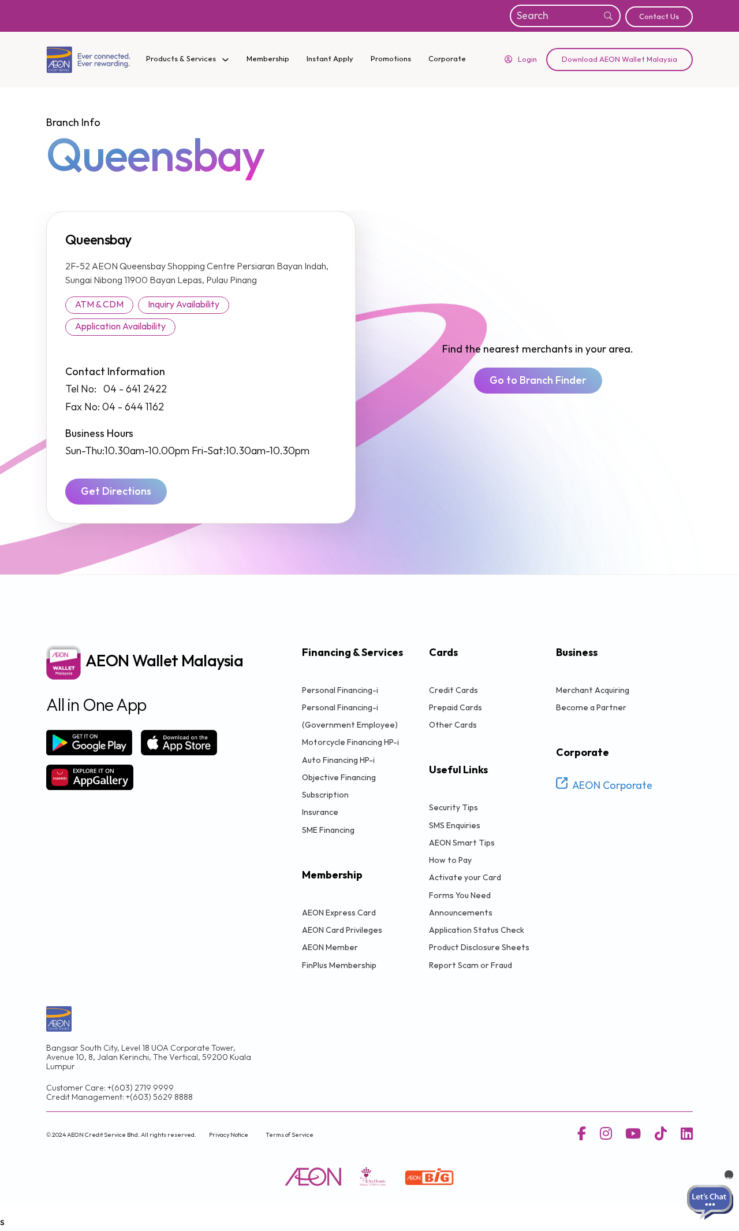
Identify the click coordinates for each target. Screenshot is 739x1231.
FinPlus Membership (339, 965)
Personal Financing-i (340, 690)
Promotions (391, 59)
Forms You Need (460, 895)
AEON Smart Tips (462, 843)
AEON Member (330, 947)
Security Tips (453, 807)
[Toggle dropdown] (225, 60)
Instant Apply (330, 59)
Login (527, 59)
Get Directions (116, 491)
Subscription (325, 795)
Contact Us (659, 17)
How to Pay (450, 860)
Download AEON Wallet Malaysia (619, 59)
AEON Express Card (339, 913)
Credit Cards (453, 690)
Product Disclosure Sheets (479, 947)
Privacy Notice (228, 1135)
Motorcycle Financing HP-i (350, 742)
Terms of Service (289, 1135)
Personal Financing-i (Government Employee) (350, 716)
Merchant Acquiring (592, 690)
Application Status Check (476, 930)
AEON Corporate (612, 786)
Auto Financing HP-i (338, 760)
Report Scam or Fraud (470, 965)
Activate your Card (465, 877)
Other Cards (453, 725)
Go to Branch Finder (538, 380)
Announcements (460, 913)
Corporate (447, 59)
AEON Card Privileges (342, 930)
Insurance (320, 812)
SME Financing (328, 830)
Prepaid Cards (455, 707)
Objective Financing (339, 777)
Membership (268, 59)
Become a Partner (591, 707)
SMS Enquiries (454, 825)
